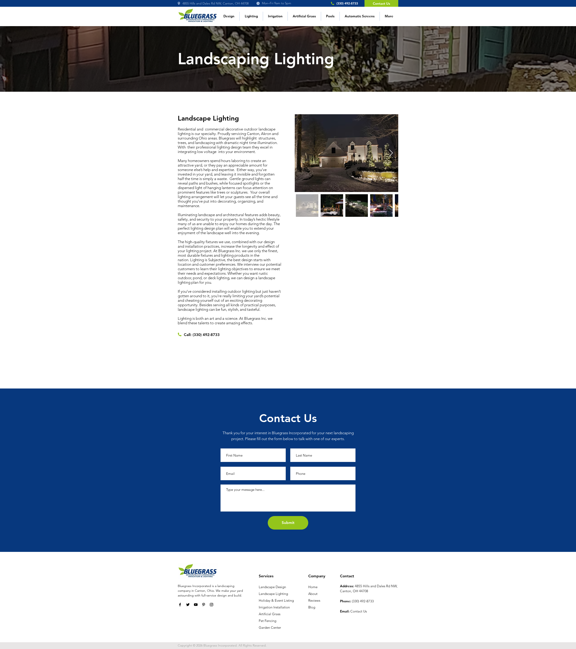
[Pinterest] (203, 604)
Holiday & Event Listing (276, 600)
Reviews (314, 600)
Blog (311, 607)
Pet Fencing (267, 621)
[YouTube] (196, 604)
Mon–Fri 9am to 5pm (276, 3)
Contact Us (358, 611)
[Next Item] (391, 153)
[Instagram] (211, 604)
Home (312, 587)
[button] (251, 16)
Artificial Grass (269, 614)
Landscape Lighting (273, 594)
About (312, 594)
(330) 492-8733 (206, 334)
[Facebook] (180, 604)
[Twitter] (188, 604)
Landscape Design (272, 587)
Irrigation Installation (274, 607)
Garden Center (270, 627)
